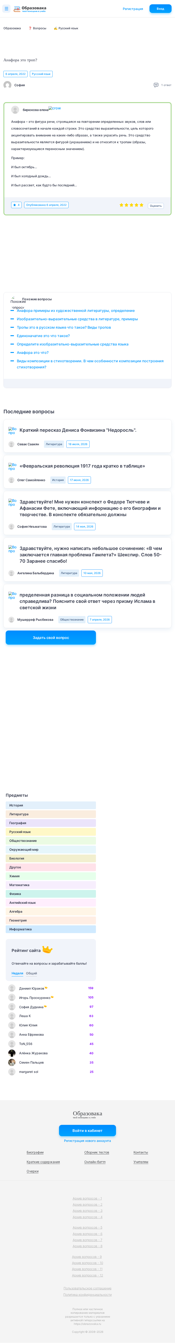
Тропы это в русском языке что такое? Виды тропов (64, 327)
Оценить (156, 205)
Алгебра (15, 911)
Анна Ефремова (31, 1034)
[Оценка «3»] (131, 206)
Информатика (20, 929)
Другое (15, 867)
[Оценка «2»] (126, 206)
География (17, 823)
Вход (160, 8)
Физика (15, 894)
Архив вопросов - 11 (87, 1269)
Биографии (35, 1152)
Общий (31, 973)
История (58, 480)
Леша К (25, 1016)
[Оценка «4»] (136, 206)
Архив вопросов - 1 (87, 1198)
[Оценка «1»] (121, 206)
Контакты (141, 1152)
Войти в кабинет (87, 1130)
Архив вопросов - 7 (87, 1240)
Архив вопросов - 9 (87, 1257)
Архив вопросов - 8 (88, 1246)
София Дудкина (31, 1007)
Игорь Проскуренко (34, 998)
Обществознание (72, 619)
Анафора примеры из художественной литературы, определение (76, 310)
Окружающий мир (24, 849)
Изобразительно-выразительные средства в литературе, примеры (77, 319)
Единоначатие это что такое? (43, 335)
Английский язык (22, 902)
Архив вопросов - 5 (87, 1227)
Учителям (141, 1162)
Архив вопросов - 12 (87, 1275)
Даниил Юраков (31, 988)
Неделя (17, 973)
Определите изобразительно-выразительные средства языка (73, 344)
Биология (16, 858)
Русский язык (41, 74)
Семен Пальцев (31, 1062)
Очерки (33, 1171)
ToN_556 (25, 1044)
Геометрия (18, 920)
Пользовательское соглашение (87, 1288)
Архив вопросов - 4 (88, 1217)
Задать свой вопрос (51, 637)
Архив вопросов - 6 (88, 1234)
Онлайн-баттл (95, 1162)
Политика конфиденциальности (87, 1294)
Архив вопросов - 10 (87, 1263)
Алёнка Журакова (33, 1053)
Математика (19, 885)
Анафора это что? (33, 352)
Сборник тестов (96, 1152)
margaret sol (28, 1072)
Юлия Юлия (28, 1025)
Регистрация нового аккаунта (87, 1141)
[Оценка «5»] (141, 206)
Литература (54, 444)
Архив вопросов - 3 (88, 1210)
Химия (14, 876)
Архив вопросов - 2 (88, 1204)
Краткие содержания (43, 1162)
